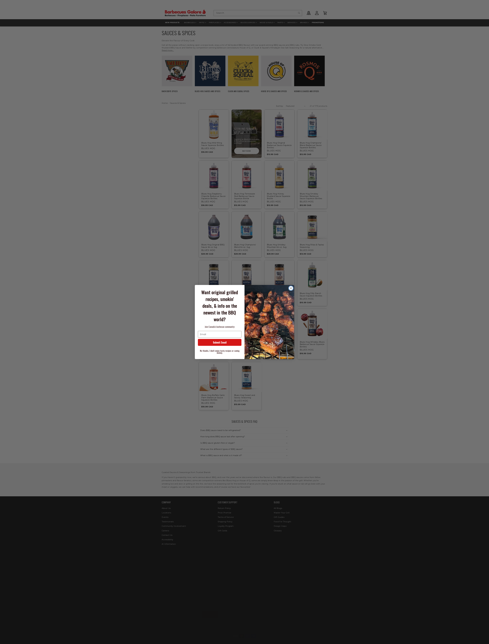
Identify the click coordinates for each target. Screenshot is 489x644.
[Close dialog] (291, 288)
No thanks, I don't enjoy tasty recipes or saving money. (220, 351)
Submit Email (220, 342)
